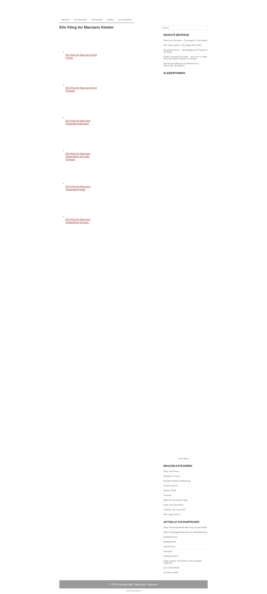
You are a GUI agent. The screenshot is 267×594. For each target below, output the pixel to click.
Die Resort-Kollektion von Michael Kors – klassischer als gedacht (181, 64)
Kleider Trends (169, 490)
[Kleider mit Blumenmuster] (184, 108)
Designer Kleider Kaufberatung (177, 481)
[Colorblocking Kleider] (184, 139)
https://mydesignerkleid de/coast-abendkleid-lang (185, 532)
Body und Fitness (171, 471)
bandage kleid (169, 542)
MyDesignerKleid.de (133, 591)
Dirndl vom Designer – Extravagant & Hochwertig (185, 40)
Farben (110, 20)
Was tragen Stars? (171, 514)
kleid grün (167, 551)
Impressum (153, 584)
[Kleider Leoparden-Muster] (184, 171)
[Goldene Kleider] (184, 202)
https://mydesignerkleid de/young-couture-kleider (185, 527)
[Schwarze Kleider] (184, 297)
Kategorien (96, 20)
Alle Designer (125, 20)
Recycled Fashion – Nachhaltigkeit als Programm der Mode (185, 51)
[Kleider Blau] (184, 361)
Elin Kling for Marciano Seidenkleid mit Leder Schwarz (78, 156)
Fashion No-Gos (170, 486)
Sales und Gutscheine (173, 505)
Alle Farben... (184, 459)
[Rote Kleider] (184, 392)
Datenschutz (140, 584)
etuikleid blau (169, 546)
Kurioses (167, 495)
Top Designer (80, 20)
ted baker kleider (170, 572)
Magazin (65, 20)
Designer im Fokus (171, 476)
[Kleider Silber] (184, 234)
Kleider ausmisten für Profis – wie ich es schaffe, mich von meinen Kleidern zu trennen (185, 58)
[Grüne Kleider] (184, 424)
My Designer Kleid (125, 584)
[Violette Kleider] (184, 456)
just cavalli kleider (171, 568)
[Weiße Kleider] (184, 329)
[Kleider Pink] (184, 266)
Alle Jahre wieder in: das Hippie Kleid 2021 (182, 45)
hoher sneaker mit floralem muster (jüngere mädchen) (182, 562)
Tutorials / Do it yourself (174, 509)
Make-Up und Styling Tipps (175, 500)
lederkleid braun (170, 537)
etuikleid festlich (170, 556)
